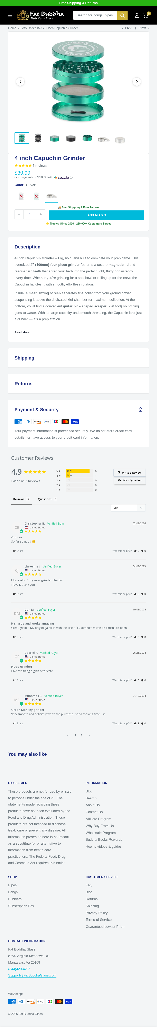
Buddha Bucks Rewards (104, 840)
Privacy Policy (97, 913)
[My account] (137, 15)
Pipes (12, 885)
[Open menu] (10, 15)
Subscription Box (21, 906)
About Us (93, 805)
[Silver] (51, 196)
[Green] (36, 196)
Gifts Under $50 (30, 28)
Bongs (13, 892)
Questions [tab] (45, 499)
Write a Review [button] (131, 472)
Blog (89, 791)
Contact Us (94, 812)
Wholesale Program (101, 833)
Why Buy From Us (100, 826)
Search (91, 798)
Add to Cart (96, 215)
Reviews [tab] (18, 499)
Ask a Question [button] (131, 480)
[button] (78, 177)
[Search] (122, 15)
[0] (145, 15)
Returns (92, 899)
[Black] (21, 196)
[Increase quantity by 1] (40, 214)
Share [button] (19, 551)
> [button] (89, 735)
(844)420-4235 (19, 969)
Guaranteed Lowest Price (105, 927)
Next (142, 28)
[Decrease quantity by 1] (19, 214)
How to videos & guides (104, 846)
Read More (22, 332)
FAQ (89, 885)
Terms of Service (99, 920)
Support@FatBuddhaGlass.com (32, 975)
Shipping (92, 906)
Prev (128, 28)
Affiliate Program (98, 819)
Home (12, 28)
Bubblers (15, 899)
